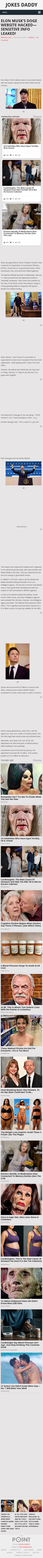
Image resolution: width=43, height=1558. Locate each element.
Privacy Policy (22, 1447)
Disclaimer (29, 1445)
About (4, 1445)
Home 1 (10, 1447)
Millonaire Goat (6, 37)
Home (39, 1445)
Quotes (36, 1447)
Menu (4, 12)
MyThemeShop (25, 1442)
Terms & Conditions (23, 1450)
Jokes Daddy (21, 5)
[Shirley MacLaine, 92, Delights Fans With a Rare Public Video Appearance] (35, 1401)
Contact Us (15, 1445)
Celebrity (31, 37)
